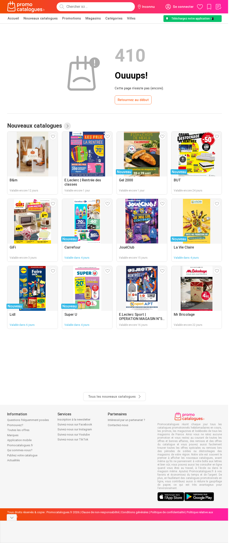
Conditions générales (134, 512)
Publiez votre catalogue (22, 455)
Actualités (13, 460)
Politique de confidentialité (168, 512)
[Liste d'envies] (218, 6)
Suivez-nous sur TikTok (72, 439)
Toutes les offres (18, 430)
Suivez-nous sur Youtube (73, 434)
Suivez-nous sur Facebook (74, 424)
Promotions (71, 18)
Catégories (114, 18)
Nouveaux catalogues (40, 18)
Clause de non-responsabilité (100, 512)
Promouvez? (15, 425)
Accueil (13, 18)
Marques (13, 435)
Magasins (93, 18)
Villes (131, 18)
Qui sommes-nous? (19, 450)
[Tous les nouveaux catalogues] (67, 126)
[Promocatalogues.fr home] (26, 6)
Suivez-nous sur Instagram (74, 429)
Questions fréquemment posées (28, 420)
